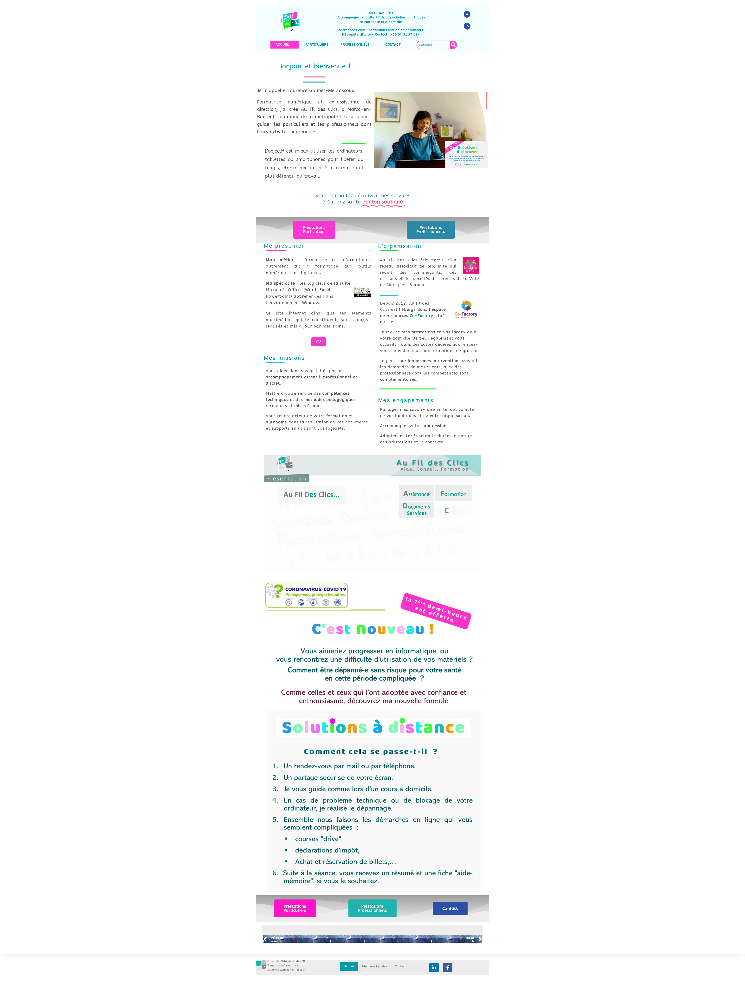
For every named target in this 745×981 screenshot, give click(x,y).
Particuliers (317, 44)
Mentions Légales (374, 966)
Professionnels (355, 44)
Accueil (282, 44)
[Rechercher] (453, 45)
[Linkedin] (434, 967)
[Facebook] (447, 967)
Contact (393, 44)
